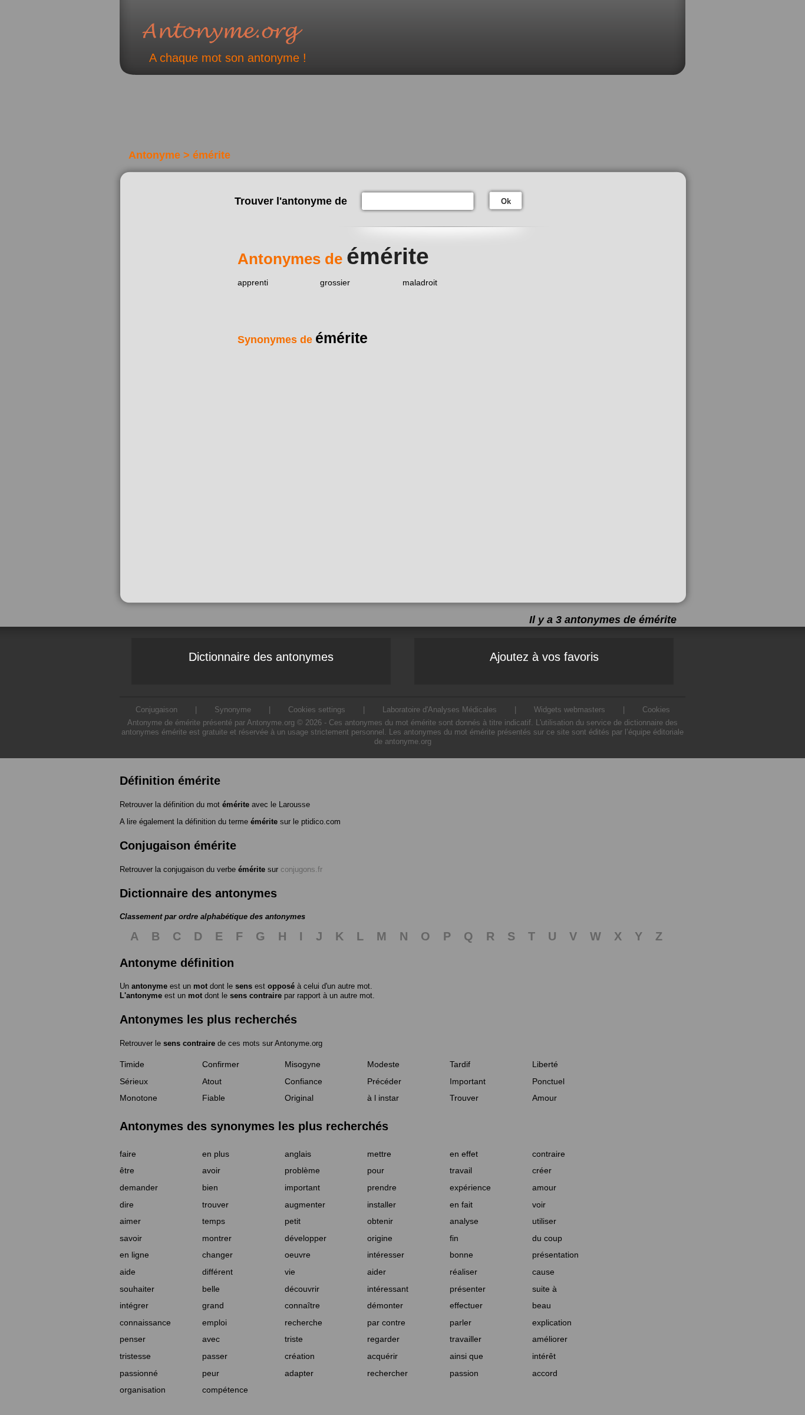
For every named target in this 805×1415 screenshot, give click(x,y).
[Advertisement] (325, 116)
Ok (506, 201)
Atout (212, 1081)
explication (552, 1322)
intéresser (385, 1254)
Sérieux (134, 1081)
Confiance (303, 1081)
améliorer (550, 1339)
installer (381, 1204)
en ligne (134, 1254)
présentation (555, 1254)
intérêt (544, 1356)
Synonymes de (302, 339)
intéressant (387, 1289)
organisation (143, 1389)
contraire (548, 1154)
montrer (217, 1238)
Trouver (464, 1098)
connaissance (145, 1322)
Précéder (384, 1081)
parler (460, 1322)
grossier (335, 282)
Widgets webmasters (569, 709)
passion (464, 1373)
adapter (299, 1373)
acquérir (382, 1356)
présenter (468, 1289)
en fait (461, 1204)
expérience (470, 1187)
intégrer (134, 1305)
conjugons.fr (301, 869)
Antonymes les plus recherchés (208, 1019)
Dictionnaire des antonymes (261, 656)
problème (302, 1170)
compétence (225, 1389)
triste (294, 1339)
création (300, 1356)
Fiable (213, 1098)
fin (454, 1238)
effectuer (466, 1305)
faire (128, 1154)
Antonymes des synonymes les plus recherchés (254, 1126)
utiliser (544, 1221)
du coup (547, 1238)
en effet (464, 1154)
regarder (383, 1339)
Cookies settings (316, 709)
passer (214, 1356)
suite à (544, 1289)
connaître (302, 1305)
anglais (298, 1154)
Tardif (460, 1064)
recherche (303, 1322)
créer (542, 1170)
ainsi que (466, 1356)
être (127, 1170)
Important (468, 1081)
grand (213, 1305)
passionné (139, 1373)
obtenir (380, 1221)
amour (544, 1187)
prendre (382, 1187)
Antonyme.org (239, 32)
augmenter (305, 1204)
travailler (465, 1339)
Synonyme (233, 709)
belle (211, 1289)
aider (376, 1271)
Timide (132, 1064)
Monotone (138, 1098)
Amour (544, 1098)
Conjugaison (156, 709)
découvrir (302, 1289)
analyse (464, 1221)
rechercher (387, 1373)
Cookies (656, 709)
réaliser (463, 1271)
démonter (385, 1305)
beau (541, 1305)
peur (210, 1373)
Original (299, 1098)
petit (293, 1221)
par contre (386, 1322)
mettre (379, 1154)
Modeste (383, 1064)
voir (539, 1204)
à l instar (383, 1098)
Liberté (545, 1064)
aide (128, 1271)
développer (305, 1238)
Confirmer (220, 1064)
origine (379, 1238)
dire (127, 1204)
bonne (461, 1254)
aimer (130, 1221)
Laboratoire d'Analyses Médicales (439, 709)
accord (544, 1373)
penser (133, 1339)
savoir (131, 1238)
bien (210, 1187)
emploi (214, 1322)
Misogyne (303, 1064)
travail (461, 1170)
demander (139, 1187)
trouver (215, 1204)
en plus (215, 1154)
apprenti (252, 282)
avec (211, 1339)
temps (213, 1221)
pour (375, 1170)
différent (217, 1271)
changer (217, 1254)
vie (290, 1271)
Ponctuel (548, 1081)
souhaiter (137, 1289)
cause (543, 1271)
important (302, 1187)
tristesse (135, 1356)
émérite (235, 804)
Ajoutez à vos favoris (544, 656)
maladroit (419, 282)
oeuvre (298, 1254)
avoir (211, 1170)
